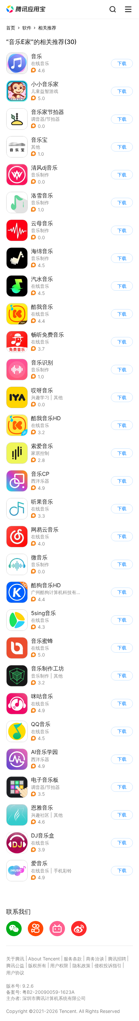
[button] (26, 9)
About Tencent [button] (44, 958)
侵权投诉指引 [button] (108, 965)
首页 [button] (10, 27)
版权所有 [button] (37, 965)
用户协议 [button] (15, 972)
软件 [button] (26, 27)
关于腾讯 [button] (15, 958)
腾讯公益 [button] (15, 965)
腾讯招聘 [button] (117, 958)
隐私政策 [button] (81, 965)
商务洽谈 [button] (95, 958)
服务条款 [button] (73, 958)
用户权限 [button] (59, 965)
